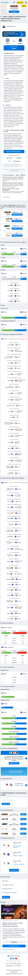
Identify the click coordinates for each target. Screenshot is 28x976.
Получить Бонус (14, 763)
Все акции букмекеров (8, 949)
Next (26, 758)
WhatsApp (19, 158)
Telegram (10, 158)
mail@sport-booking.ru (14, 955)
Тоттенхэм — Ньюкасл (18, 864)
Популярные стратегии (7, 884)
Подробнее (14, 942)
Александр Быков (11, 26)
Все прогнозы (14, 870)
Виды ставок (5, 881)
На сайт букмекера (14, 946)
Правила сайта (14, 972)
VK (9, 161)
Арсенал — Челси (19, 785)
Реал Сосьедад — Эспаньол (17, 846)
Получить (14, 11)
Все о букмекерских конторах (9, 892)
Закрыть (20, 5)
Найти (23, 6)
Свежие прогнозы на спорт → (14, 151)
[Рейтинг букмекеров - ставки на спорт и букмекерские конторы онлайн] (5, 2)
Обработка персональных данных (14, 973)
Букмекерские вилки (7, 888)
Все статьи (6, 897)
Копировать (17, 161)
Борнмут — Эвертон (18, 855)
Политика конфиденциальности (14, 970)
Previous (2, 758)
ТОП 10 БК (20, 2)
